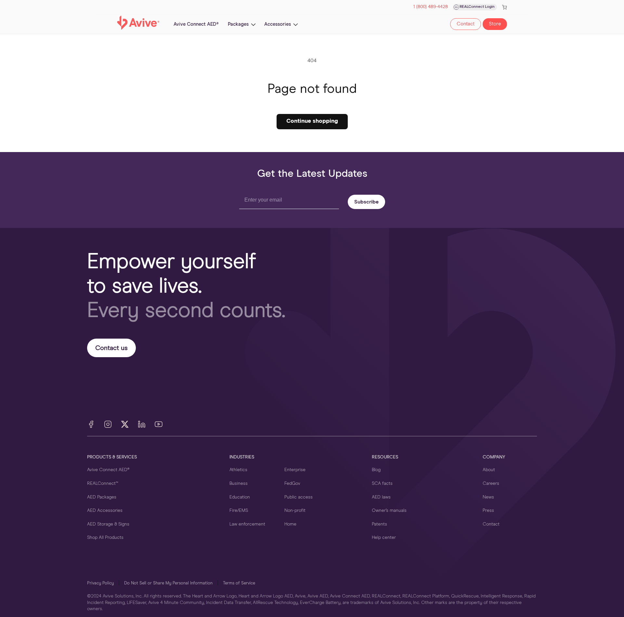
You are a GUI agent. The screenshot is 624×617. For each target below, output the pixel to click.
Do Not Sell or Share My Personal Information (168, 583)
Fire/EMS (238, 510)
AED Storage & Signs (108, 524)
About (489, 470)
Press (488, 510)
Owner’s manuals (389, 510)
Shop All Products (105, 537)
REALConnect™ (102, 483)
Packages (238, 24)
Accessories (277, 24)
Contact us (111, 348)
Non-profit (295, 510)
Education (239, 497)
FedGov (292, 483)
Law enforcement (247, 524)
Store (495, 23)
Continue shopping (312, 121)
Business (238, 483)
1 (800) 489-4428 (430, 7)
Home (290, 524)
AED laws (381, 497)
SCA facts (382, 483)
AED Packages (101, 497)
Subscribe (366, 201)
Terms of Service (239, 583)
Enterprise (295, 470)
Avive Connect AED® (108, 470)
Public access (298, 497)
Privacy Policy (100, 583)
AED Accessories (105, 510)
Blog (376, 470)
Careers (491, 483)
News (488, 497)
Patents (379, 524)
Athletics (238, 470)
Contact (465, 23)
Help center (384, 537)
